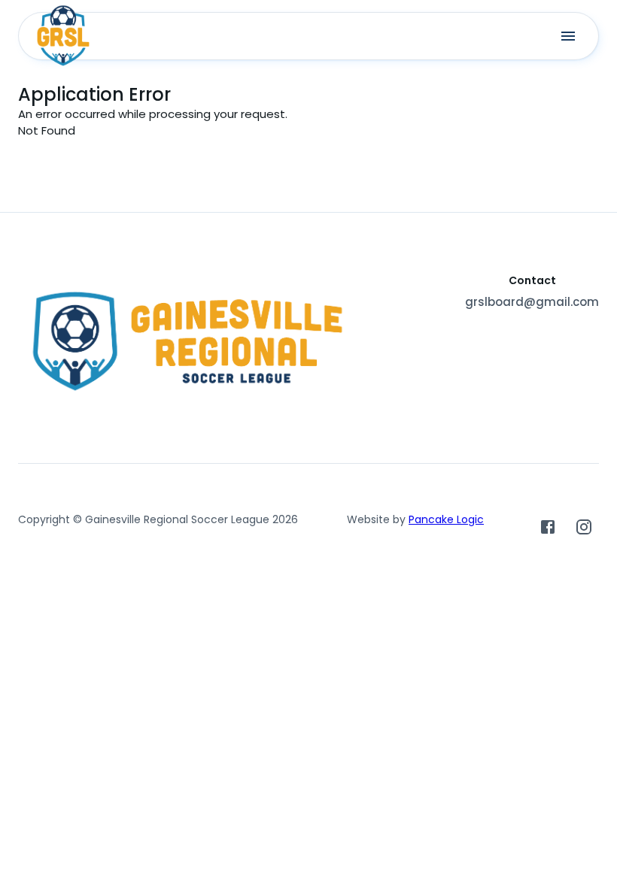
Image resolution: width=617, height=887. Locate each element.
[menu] (568, 36)
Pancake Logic (446, 519)
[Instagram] (584, 527)
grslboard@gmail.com (532, 302)
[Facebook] (548, 527)
